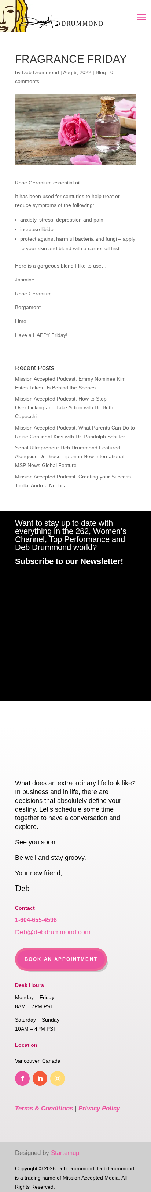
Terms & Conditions (44, 1108)
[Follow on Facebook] (22, 1078)
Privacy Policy (99, 1108)
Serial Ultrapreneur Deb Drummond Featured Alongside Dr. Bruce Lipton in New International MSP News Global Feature (69, 456)
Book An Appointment (61, 959)
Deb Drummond (40, 72)
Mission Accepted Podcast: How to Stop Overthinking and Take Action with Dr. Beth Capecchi (64, 407)
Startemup (65, 1152)
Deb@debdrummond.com (53, 932)
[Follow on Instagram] (57, 1078)
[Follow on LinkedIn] (40, 1078)
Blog (101, 72)
